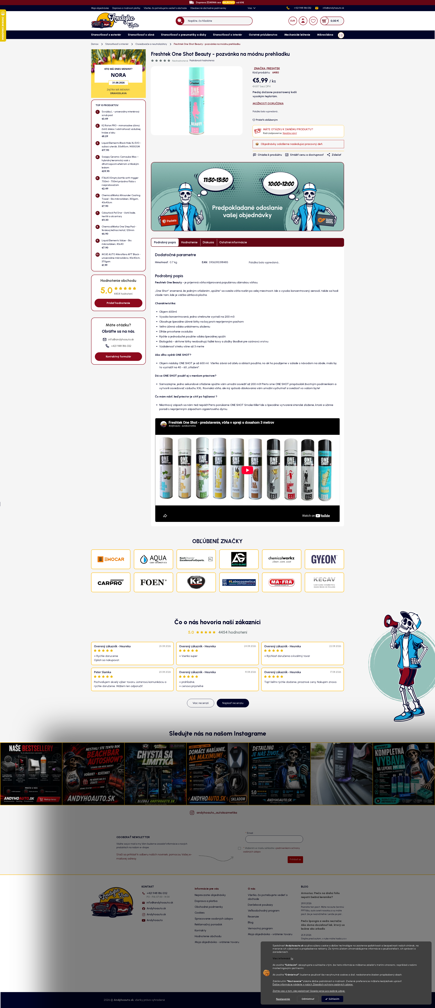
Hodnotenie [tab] (189, 242)
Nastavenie (283, 999)
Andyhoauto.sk (156, 908)
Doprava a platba (206, 901)
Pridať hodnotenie (118, 303)
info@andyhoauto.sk (160, 902)
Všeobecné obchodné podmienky (208, 8)
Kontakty (200, 930)
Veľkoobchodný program (263, 910)
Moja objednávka (100, 8)
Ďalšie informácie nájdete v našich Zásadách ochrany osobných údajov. (313, 984)
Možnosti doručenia (268, 103)
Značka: (267, 68)
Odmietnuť (308, 998)
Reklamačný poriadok (208, 924)
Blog (250, 922)
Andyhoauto (155, 920)
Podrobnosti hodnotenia (202, 60)
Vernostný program (260, 928)
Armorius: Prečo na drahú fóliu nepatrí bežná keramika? (320, 894)
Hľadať (179, 20)
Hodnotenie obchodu (208, 936)
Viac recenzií (201, 703)
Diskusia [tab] (208, 242)
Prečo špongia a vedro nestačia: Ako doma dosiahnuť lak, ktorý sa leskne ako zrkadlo (323, 924)
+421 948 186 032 (158, 894)
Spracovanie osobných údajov (214, 918)
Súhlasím (334, 998)
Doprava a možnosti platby (126, 8)
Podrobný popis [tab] (165, 242)
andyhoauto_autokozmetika (217, 812)
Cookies (200, 912)
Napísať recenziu (232, 703)
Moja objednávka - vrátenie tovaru (217, 942)
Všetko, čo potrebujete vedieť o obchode (165, 8)
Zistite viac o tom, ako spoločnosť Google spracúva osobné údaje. (309, 991)
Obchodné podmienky (209, 906)
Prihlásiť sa (295, 859)
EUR (292, 20)
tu (292, 958)
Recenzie (253, 916)
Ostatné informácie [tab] (233, 242)
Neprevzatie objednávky (210, 895)
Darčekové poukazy (260, 904)
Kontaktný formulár (118, 356)
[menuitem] (106, 34)
